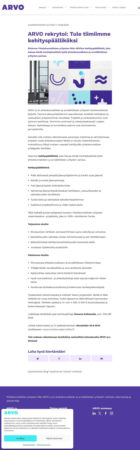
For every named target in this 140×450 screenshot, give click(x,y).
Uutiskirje (77, 371)
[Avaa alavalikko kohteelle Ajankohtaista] (65, 7)
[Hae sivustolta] (138, 7)
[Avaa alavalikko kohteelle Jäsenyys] (48, 7)
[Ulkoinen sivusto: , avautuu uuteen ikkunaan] (80, 358)
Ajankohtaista (35, 371)
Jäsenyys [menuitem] (42, 7)
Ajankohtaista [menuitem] (57, 7)
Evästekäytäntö (29, 445)
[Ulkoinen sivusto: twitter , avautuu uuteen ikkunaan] (38, 358)
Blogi (46, 371)
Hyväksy (20, 438)
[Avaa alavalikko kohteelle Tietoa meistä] (108, 7)
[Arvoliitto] (13, 7)
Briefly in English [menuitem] (119, 7)
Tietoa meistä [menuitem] (100, 7)
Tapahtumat (55, 371)
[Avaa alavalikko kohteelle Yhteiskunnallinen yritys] (90, 7)
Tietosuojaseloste (43, 445)
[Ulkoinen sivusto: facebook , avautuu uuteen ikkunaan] (59, 358)
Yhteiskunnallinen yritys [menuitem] (79, 7)
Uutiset (67, 371)
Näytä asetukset (54, 438)
